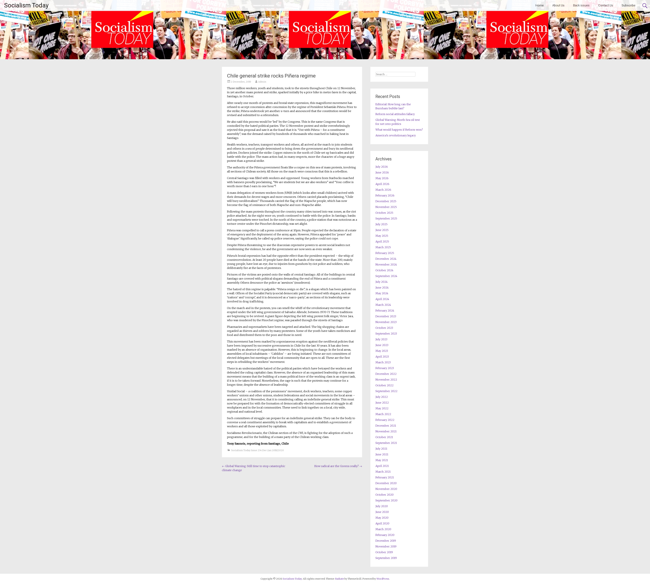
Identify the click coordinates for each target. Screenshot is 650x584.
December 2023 (385, 316)
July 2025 (381, 224)
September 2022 (386, 391)
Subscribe (628, 5)
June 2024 (382, 287)
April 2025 (382, 241)
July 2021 (381, 448)
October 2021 (384, 437)
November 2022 (386, 379)
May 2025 (381, 235)
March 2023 (383, 362)
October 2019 (384, 552)
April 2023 (382, 356)
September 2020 (386, 500)
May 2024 (381, 293)
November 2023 (386, 322)
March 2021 (383, 471)
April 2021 (382, 466)
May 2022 (381, 408)
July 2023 (381, 339)
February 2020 (384, 535)
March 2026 (383, 189)
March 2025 (383, 247)
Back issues (581, 5)
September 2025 (386, 218)
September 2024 (386, 276)
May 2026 (381, 178)
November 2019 (385, 546)
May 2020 (381, 517)
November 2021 (386, 431)
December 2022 (386, 374)
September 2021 (386, 443)
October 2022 (384, 385)
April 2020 (382, 523)
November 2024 (386, 264)
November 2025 (386, 207)
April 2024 (382, 299)
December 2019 (385, 540)
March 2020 (383, 529)
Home (539, 5)
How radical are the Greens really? (338, 466)
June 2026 (382, 172)
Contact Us (605, 5)
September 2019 (386, 558)
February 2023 (384, 368)
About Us (558, 5)
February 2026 (384, 195)
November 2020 (386, 489)
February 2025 (384, 253)
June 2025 (381, 230)
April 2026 (382, 184)
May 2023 (381, 350)
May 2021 (381, 460)
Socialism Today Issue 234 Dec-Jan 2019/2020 (257, 450)
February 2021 (384, 477)
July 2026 (381, 166)
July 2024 (381, 281)
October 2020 (384, 494)
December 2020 (386, 483)
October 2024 (384, 270)
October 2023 (384, 327)
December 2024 (385, 258)
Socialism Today (26, 5)
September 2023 (386, 333)
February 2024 (384, 310)
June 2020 (382, 512)
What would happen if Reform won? (399, 129)
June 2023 (381, 345)
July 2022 (381, 397)
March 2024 (383, 304)
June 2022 (382, 402)
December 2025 (385, 201)
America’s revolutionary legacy (395, 135)
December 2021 (385, 425)
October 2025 (384, 212)
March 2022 (383, 414)
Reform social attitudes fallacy (395, 114)
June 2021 (381, 454)
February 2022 (384, 420)
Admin (262, 81)
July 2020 (381, 506)
